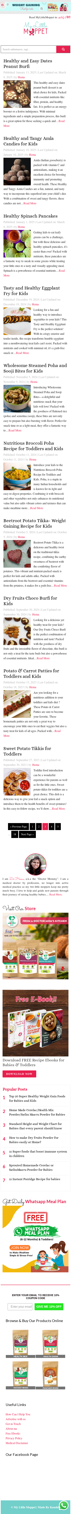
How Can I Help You (18, 1414)
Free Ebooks (13, 1433)
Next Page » (27, 834)
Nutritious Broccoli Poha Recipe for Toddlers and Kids (33, 445)
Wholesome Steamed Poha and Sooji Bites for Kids (35, 368)
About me (11, 1428)
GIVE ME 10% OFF (49, 1306)
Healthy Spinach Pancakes (30, 216)
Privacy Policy (14, 1438)
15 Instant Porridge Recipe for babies (34, 1179)
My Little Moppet (35, 28)
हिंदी (68, 17)
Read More (29, 203)
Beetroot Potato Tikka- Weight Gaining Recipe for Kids (34, 523)
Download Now (19, 1074)
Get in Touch (13, 1424)
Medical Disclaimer (17, 1443)
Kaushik (55, 1507)
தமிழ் (61, 17)
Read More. (56, 894)
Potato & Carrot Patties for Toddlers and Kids (31, 673)
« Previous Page (18, 826)
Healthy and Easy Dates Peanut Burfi (27, 63)
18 (14, 834)
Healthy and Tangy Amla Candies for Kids (28, 141)
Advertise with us (16, 1419)
